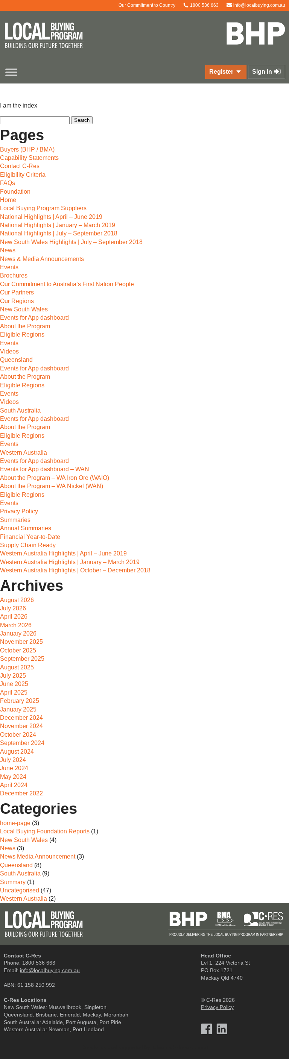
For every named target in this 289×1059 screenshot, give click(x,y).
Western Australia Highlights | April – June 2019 (63, 553)
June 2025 (14, 684)
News (7, 250)
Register (222, 71)
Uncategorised (19, 890)
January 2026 (18, 633)
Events (9, 267)
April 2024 (13, 785)
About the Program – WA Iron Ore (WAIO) (54, 478)
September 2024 (22, 743)
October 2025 (18, 650)
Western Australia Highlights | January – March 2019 (70, 562)
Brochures (13, 275)
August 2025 (17, 667)
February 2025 (19, 701)
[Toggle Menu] (11, 72)
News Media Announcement (37, 856)
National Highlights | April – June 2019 (51, 217)
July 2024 (13, 760)
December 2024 (21, 718)
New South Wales (24, 309)
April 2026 (13, 616)
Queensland (16, 360)
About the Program (25, 326)
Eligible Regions (22, 334)
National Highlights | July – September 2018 (58, 233)
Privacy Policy (19, 511)
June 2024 (14, 768)
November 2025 (21, 642)
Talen (158, 1047)
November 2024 (21, 726)
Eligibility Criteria (23, 174)
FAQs (7, 183)
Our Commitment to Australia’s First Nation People (67, 284)
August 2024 (17, 751)
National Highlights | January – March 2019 (57, 225)
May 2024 (13, 777)
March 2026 (16, 625)
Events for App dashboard (34, 317)
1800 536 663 (204, 5)
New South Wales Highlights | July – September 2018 (71, 242)
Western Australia (23, 452)
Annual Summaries (25, 528)
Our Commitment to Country (146, 5)
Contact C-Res (20, 166)
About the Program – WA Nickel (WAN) (51, 486)
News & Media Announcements (42, 259)
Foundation (15, 191)
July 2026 (13, 608)
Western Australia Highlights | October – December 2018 (75, 570)
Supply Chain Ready (28, 545)
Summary (13, 882)
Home (8, 200)
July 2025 (13, 675)
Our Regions (17, 301)
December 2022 (21, 793)
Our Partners (17, 292)
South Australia (20, 410)
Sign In (263, 71)
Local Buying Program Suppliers (43, 208)
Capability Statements (29, 158)
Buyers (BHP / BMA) (27, 149)
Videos (9, 351)
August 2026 (17, 600)
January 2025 (18, 709)
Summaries (15, 520)
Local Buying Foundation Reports (45, 831)
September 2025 (22, 658)
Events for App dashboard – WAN (44, 469)
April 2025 (13, 692)
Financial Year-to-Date (30, 537)
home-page (15, 823)
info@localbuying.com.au (258, 5)
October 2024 (18, 734)
